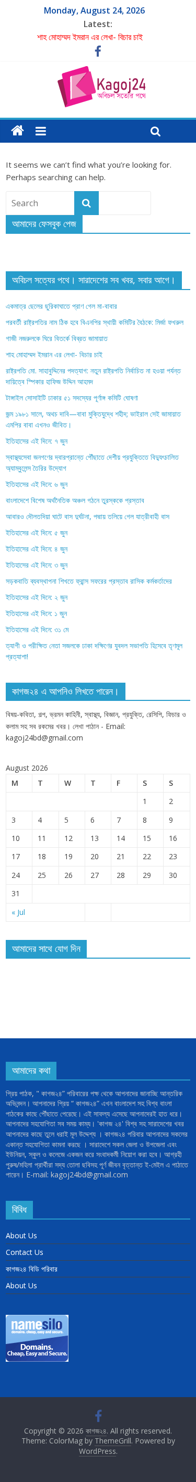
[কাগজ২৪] (17, 131)
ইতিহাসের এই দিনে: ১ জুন (36, 613)
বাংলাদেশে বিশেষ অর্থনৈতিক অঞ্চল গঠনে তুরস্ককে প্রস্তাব (75, 500)
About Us (21, 1235)
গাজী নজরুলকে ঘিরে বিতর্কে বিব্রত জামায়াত (57, 338)
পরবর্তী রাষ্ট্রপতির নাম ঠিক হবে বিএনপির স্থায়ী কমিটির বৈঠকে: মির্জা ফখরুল (94, 322)
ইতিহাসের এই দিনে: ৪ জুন (36, 549)
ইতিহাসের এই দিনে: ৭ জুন (36, 441)
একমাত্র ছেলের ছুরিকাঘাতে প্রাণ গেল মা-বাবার (61, 306)
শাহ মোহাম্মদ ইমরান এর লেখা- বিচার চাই (90, 37)
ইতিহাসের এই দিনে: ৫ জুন (36, 532)
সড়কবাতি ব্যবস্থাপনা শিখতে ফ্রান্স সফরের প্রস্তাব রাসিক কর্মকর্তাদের (89, 581)
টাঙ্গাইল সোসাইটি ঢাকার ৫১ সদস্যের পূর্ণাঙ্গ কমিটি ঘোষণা (72, 398)
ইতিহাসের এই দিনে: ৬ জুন (36, 484)
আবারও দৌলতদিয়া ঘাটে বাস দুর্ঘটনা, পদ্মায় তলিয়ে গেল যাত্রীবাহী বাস (87, 516)
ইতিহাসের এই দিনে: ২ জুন (36, 597)
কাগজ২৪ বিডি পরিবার (31, 1269)
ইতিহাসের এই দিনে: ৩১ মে (37, 629)
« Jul (18, 912)
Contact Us (24, 1252)
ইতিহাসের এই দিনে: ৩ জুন (36, 565)
